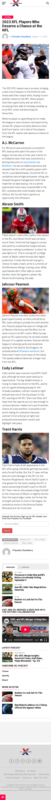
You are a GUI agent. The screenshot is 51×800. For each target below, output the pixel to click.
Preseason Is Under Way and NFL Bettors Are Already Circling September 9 (30, 577)
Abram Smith (25, 539)
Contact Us (27, 777)
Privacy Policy (43, 774)
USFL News (20, 770)
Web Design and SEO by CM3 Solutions (20, 774)
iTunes (5, 671)
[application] (25, 629)
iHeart (5, 679)
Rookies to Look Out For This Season (28, 600)
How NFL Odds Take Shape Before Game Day (30, 588)
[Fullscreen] (45, 640)
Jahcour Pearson (11, 543)
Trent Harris (26, 543)
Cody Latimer (39, 539)
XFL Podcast (20, 653)
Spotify (5, 675)
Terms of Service (12, 777)
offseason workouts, (29, 351)
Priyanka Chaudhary (21, 36)
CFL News (31, 770)
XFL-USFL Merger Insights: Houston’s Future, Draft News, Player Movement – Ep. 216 (29, 658)
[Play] (5, 640)
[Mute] (41, 640)
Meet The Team (41, 777)
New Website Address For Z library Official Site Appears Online (31, 706)
